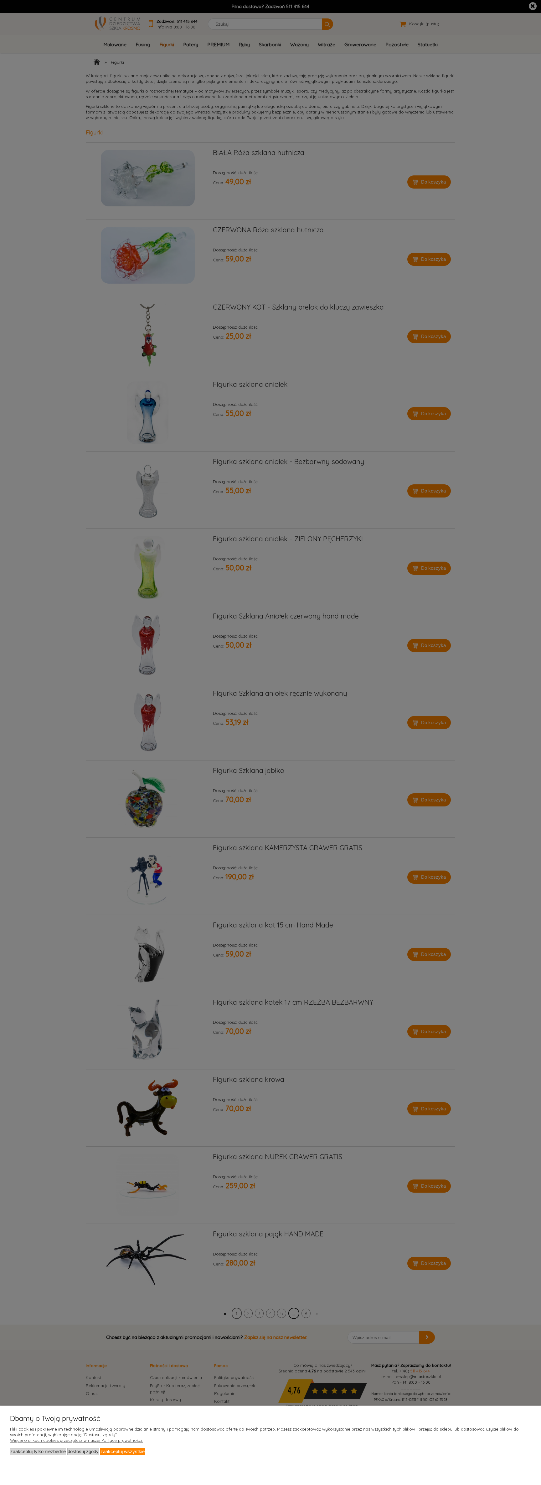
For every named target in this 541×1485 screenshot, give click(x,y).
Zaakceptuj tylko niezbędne (38, 1451)
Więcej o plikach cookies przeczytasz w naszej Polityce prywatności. (76, 1440)
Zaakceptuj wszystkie (122, 1451)
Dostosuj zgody (83, 1451)
